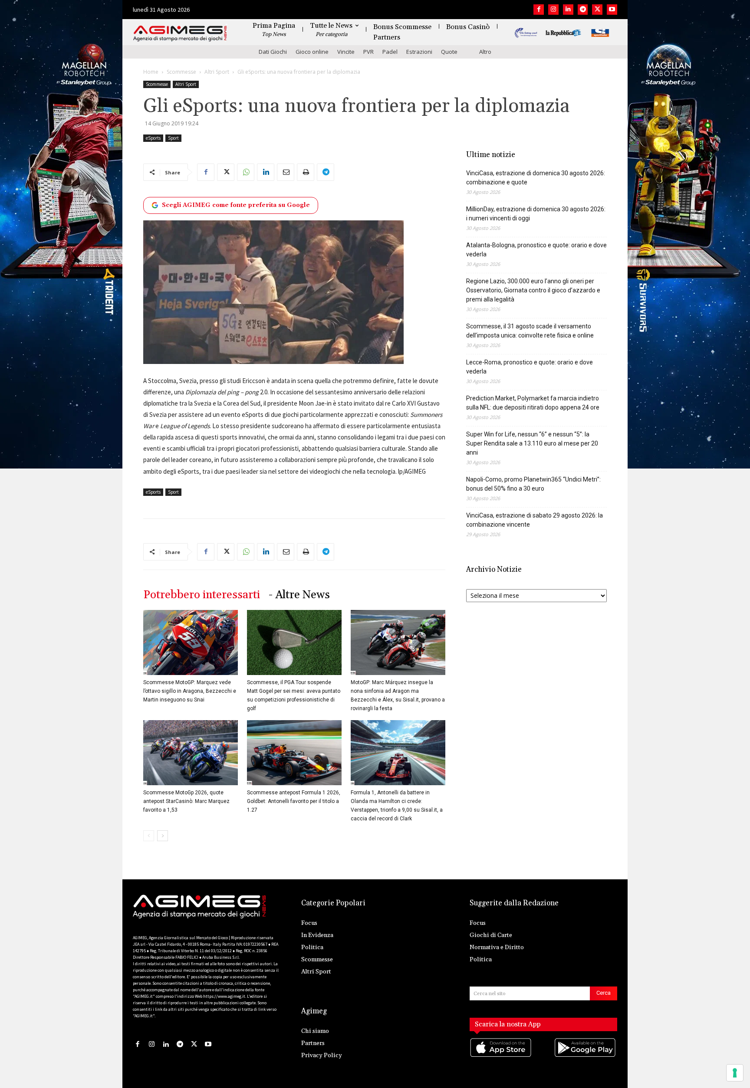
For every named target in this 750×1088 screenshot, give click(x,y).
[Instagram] (553, 9)
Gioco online (312, 52)
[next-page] (162, 835)
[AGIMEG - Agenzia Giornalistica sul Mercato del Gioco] (180, 33)
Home (150, 71)
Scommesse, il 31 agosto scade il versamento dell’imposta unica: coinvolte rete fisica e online (530, 331)
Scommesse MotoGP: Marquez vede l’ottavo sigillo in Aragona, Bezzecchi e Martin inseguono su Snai (189, 691)
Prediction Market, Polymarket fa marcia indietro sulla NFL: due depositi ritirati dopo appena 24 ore (532, 403)
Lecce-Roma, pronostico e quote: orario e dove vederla (529, 367)
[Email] (285, 172)
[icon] (501, 1056)
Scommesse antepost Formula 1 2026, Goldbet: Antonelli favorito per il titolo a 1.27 (293, 801)
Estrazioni (419, 52)
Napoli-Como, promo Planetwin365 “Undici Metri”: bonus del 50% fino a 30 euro (533, 484)
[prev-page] (148, 835)
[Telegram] (583, 9)
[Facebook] (538, 9)
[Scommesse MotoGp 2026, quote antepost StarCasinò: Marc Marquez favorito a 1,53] (190, 752)
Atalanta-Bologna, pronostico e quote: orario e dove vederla (536, 250)
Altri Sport (216, 71)
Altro (485, 52)
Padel (390, 52)
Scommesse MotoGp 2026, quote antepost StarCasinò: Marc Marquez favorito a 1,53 (186, 801)
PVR (368, 52)
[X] (597, 9)
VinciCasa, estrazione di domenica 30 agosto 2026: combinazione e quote (535, 178)
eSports (153, 138)
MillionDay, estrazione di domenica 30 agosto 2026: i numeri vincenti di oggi (535, 214)
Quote (449, 52)
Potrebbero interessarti (201, 595)
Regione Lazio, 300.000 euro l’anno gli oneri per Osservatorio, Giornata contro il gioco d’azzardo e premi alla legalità (533, 290)
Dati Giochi (273, 52)
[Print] (305, 172)
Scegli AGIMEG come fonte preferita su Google (236, 205)
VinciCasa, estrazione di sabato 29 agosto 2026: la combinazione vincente (534, 520)
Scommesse (181, 71)
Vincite (346, 52)
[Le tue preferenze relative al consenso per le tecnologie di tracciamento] (735, 1073)
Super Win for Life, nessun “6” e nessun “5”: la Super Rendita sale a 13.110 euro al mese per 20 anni (532, 443)
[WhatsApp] (245, 172)
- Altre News (299, 595)
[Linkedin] (568, 9)
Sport (173, 138)
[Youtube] (612, 9)
